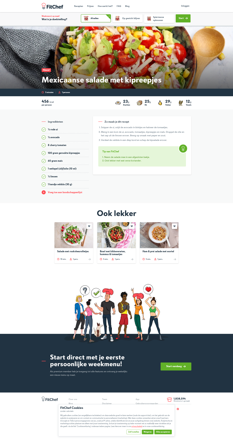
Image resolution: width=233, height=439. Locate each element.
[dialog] (116, 420)
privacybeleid (136, 426)
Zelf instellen (133, 432)
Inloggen (185, 6)
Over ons (73, 399)
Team (104, 399)
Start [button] (181, 18)
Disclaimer (107, 404)
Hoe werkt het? (105, 6)
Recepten (78, 6)
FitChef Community (52, 6)
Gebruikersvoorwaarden (147, 404)
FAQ (119, 6)
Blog (127, 6)
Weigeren (148, 432)
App (137, 399)
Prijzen (90, 6)
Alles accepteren (163, 432)
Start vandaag (174, 366)
